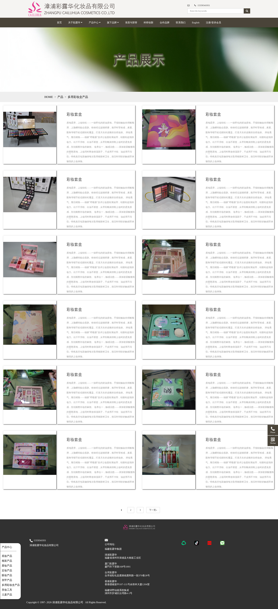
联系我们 (180, 22)
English (195, 22)
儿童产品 (7, 594)
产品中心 (94, 22)
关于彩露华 (74, 22)
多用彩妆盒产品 (78, 97)
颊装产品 (7, 560)
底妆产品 (7, 556)
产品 (60, 97)
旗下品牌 (112, 22)
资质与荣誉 (131, 22)
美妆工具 (7, 589)
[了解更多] (69, 154)
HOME (48, 97)
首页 (59, 22)
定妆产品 (7, 570)
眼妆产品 (7, 575)
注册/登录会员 (213, 22)
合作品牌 (164, 22)
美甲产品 (7, 580)
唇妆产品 (7, 565)
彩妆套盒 (74, 114)
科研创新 (148, 22)
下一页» (153, 510)
